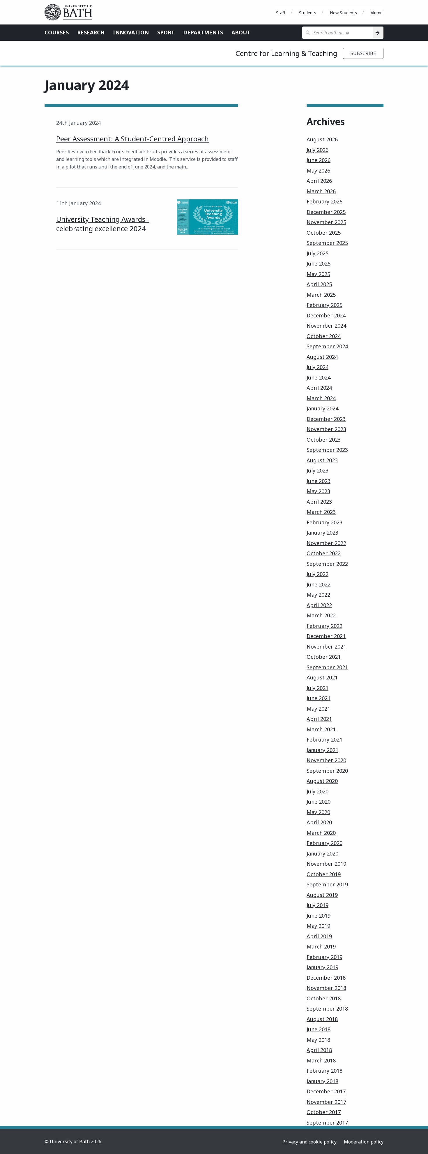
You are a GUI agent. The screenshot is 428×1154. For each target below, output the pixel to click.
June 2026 (318, 160)
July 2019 (317, 905)
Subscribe (363, 53)
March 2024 (321, 398)
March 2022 (321, 615)
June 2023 (318, 480)
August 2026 (322, 139)
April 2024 (319, 387)
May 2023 (318, 491)
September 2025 (327, 242)
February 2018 (324, 1070)
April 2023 (319, 501)
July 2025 (317, 253)
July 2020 (317, 791)
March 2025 (321, 294)
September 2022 (327, 563)
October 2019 (324, 874)
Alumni (377, 12)
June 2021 (318, 698)
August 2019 (322, 894)
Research (91, 32)
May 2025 (318, 274)
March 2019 (321, 946)
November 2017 (326, 1101)
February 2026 (324, 201)
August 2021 (322, 677)
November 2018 (326, 987)
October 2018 (324, 998)
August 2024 (322, 356)
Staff (280, 12)
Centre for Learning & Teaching (286, 53)
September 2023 (327, 449)
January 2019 (322, 967)
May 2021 (318, 708)
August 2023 (322, 460)
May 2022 (318, 594)
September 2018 (327, 1008)
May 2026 (318, 170)
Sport (166, 32)
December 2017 (326, 1091)
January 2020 (322, 853)
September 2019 (327, 884)
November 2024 (326, 325)
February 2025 (324, 304)
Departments (203, 32)
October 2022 (324, 553)
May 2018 (318, 1039)
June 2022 (318, 584)
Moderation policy (363, 1142)
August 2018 (322, 1019)
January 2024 (322, 408)
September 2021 (327, 667)
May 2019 (318, 925)
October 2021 (324, 656)
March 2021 (321, 729)
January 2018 (322, 1081)
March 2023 (321, 511)
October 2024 (324, 336)
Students (307, 12)
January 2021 (322, 750)
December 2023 (326, 418)
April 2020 (319, 822)
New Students (343, 12)
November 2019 (326, 863)
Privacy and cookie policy (309, 1142)
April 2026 (319, 180)
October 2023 (324, 439)
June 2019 (318, 915)
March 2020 (321, 832)
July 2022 (317, 573)
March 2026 (321, 191)
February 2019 (324, 956)
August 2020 (322, 780)
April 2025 (319, 284)
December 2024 (326, 315)
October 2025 (324, 232)
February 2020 (324, 842)
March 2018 (321, 1060)
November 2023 (326, 429)
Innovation (131, 32)
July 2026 (317, 149)
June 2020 (318, 801)
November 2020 (326, 760)
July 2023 (317, 470)
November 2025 (326, 222)
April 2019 (319, 936)
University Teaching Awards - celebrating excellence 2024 (102, 223)
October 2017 (324, 1112)
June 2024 (318, 377)
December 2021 (326, 636)
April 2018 (319, 1049)
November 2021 (326, 646)
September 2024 (327, 346)
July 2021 (317, 687)
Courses (57, 32)
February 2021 (324, 739)
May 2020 (318, 812)
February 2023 (324, 522)
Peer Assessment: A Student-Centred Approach (132, 138)
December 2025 (326, 211)
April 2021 (319, 718)
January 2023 (322, 532)
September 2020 (327, 770)
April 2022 (319, 605)
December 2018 (326, 977)
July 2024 (317, 366)
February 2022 (324, 625)
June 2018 (318, 1029)
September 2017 (327, 1122)
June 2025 (318, 263)
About (240, 32)
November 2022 (326, 543)
